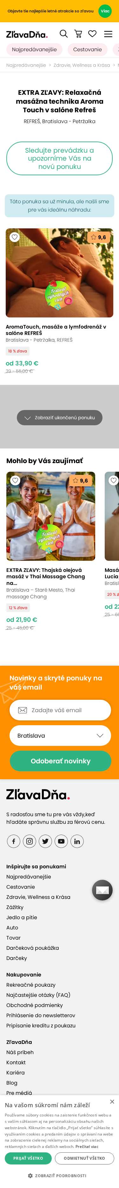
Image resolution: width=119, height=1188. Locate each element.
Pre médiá (19, 1093)
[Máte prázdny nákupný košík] (78, 33)
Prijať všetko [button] (28, 1158)
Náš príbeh (20, 1052)
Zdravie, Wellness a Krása (82, 65)
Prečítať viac (87, 1146)
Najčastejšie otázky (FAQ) (38, 995)
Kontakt (16, 1062)
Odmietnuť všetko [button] (84, 1158)
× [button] (111, 1102)
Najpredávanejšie (34, 49)
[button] (63, 33)
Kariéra (15, 1072)
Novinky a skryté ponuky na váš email (56, 683)
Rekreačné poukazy (31, 985)
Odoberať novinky (61, 761)
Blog (11, 1083)
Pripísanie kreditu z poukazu (41, 1025)
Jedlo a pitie (21, 917)
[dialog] (59, 1141)
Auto (12, 927)
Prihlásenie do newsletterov (40, 1015)
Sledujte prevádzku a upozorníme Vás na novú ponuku (59, 158)
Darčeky (16, 958)
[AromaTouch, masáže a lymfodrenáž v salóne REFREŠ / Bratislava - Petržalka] (59, 301)
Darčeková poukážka (32, 948)
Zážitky (14, 907)
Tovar (13, 937)
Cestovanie (87, 49)
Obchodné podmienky (34, 1005)
